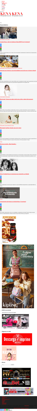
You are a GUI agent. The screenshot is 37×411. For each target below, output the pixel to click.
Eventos (3, 400)
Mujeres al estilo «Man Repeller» (8, 144)
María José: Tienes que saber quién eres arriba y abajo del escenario (16, 99)
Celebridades (2, 96)
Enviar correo (27, 405)
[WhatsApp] (18, 49)
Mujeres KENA (14, 68)
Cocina (3, 398)
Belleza (3, 1)
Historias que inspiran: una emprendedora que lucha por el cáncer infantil (18, 70)
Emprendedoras (8, 68)
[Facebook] (18, 44)
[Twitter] (18, 46)
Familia (3, 401)
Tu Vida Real (19, 68)
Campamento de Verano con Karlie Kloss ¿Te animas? (13, 201)
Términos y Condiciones (25, 408)
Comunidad (7, 39)
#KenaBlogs (2, 39)
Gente (12, 125)
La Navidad (4, 403)
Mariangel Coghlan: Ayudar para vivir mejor (10, 128)
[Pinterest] (18, 47)
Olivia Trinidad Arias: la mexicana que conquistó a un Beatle (14, 174)
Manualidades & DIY (6, 399)
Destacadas (2, 68)
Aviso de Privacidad (17, 408)
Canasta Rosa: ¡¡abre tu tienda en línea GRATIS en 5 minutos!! (15, 42)
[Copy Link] (18, 50)
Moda (3, 2)
